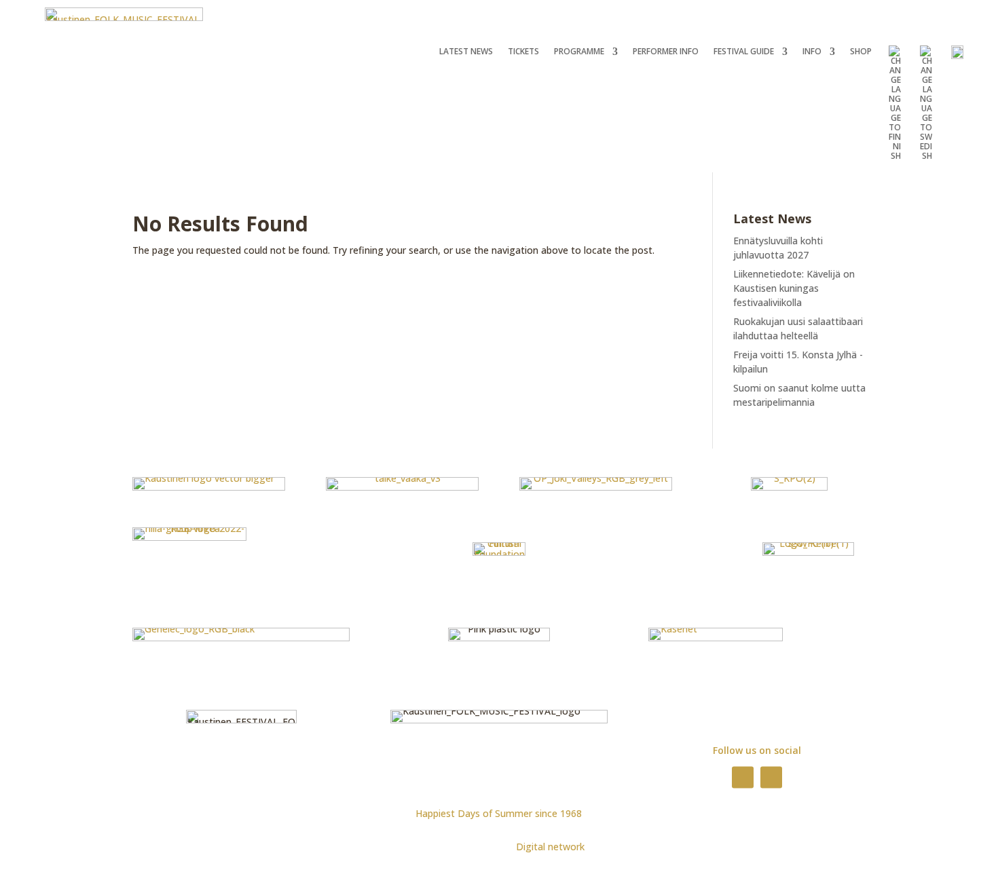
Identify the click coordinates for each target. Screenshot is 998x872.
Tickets (523, 52)
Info (811, 52)
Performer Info (666, 52)
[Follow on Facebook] (743, 777)
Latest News (466, 52)
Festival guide (744, 52)
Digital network (550, 846)
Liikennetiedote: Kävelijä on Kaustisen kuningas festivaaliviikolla (794, 288)
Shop (861, 52)
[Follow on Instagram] (771, 777)
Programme (579, 52)
